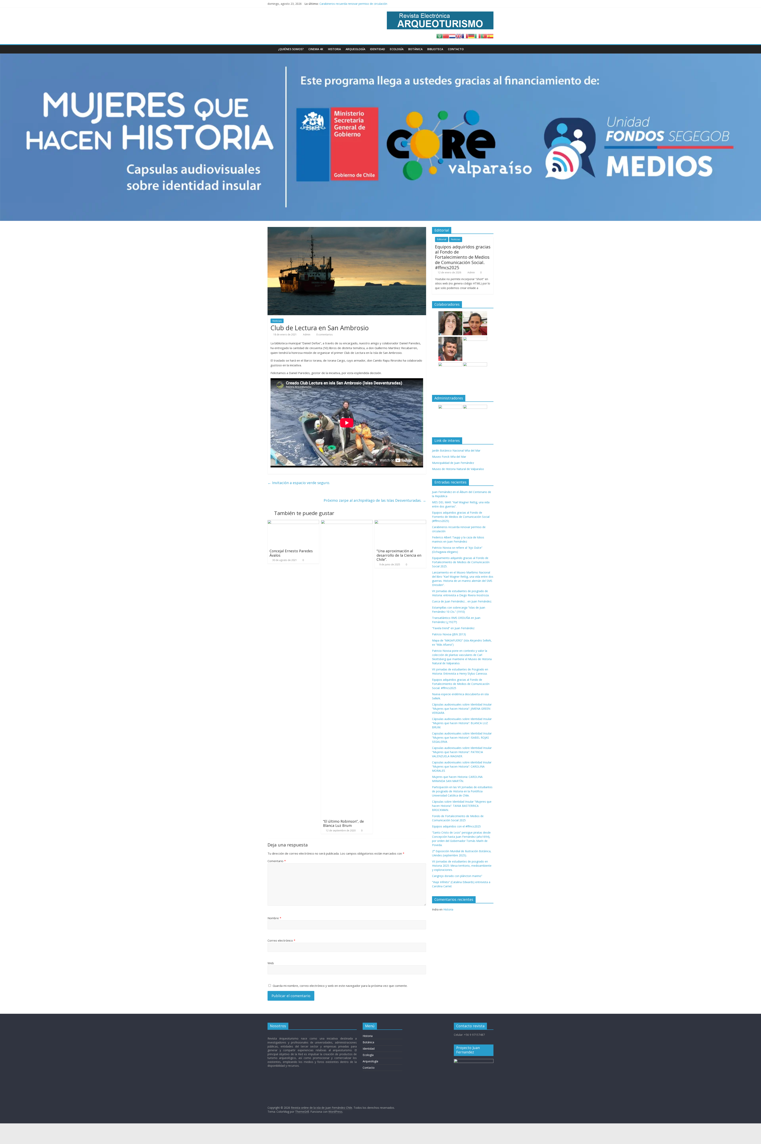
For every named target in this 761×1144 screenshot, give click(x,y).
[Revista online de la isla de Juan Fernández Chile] (272, 49)
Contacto (456, 49)
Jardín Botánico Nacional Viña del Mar (456, 450)
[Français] (465, 36)
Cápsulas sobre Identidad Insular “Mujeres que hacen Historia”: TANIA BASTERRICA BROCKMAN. (461, 806)
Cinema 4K (315, 49)
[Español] (490, 36)
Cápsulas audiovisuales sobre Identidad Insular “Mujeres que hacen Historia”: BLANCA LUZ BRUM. (462, 723)
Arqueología (355, 49)
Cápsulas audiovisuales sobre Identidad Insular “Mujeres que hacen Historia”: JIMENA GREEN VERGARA (462, 709)
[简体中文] (446, 36)
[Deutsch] (471, 36)
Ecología (396, 49)
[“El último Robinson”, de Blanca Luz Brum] (347, 522)
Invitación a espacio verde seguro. (299, 482)
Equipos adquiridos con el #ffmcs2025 (456, 826)
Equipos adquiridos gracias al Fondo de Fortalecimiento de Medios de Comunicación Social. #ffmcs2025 (462, 257)
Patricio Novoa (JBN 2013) (449, 634)
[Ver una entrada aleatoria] (489, 49)
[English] (458, 36)
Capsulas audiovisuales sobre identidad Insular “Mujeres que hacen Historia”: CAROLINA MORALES (461, 766)
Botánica (415, 49)
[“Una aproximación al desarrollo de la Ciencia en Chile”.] (400, 522)
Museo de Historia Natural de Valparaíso (458, 469)
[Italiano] (477, 36)
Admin (307, 334)
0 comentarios (324, 334)
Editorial (441, 239)
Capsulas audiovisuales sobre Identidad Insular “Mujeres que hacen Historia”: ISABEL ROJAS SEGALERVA (462, 737)
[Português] (484, 36)
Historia (334, 49)
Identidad (377, 49)
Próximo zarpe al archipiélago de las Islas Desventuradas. (375, 500)
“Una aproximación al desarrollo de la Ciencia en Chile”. (399, 555)
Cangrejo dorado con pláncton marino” (457, 876)
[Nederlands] (452, 36)
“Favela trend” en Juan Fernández (453, 628)
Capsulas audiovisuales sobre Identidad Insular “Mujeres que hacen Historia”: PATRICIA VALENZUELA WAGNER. (462, 752)
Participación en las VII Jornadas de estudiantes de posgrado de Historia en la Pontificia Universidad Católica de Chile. (462, 791)
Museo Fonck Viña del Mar (449, 457)
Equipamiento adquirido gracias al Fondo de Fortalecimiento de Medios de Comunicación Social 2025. (460, 562)
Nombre (274, 918)
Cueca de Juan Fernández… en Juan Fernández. (462, 601)
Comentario (277, 861)
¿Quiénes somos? (291, 49)
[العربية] (439, 36)
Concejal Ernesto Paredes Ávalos (291, 553)
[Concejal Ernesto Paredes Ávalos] (293, 522)
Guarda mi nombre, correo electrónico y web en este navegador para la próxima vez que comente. (340, 986)
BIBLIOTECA (435, 49)
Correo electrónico (281, 940)
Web (271, 963)
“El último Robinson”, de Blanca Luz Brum (343, 823)
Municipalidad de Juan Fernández (453, 463)
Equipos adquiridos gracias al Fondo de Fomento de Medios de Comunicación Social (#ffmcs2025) (382, 4)
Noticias (277, 321)
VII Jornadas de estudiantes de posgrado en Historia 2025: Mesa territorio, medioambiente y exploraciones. (461, 866)
